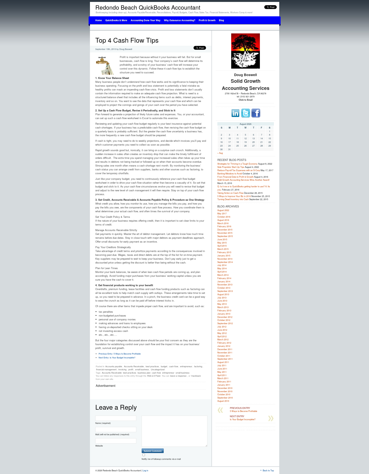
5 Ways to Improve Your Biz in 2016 (234, 196)
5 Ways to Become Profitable (120, 353)
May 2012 (222, 333)
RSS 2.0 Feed (153, 375)
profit (130, 369)
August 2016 (223, 219)
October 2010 (223, 394)
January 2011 (223, 384)
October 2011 (223, 355)
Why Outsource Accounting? (179, 20)
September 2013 (225, 291)
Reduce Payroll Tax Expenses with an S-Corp (238, 170)
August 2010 (223, 400)
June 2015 (222, 239)
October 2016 (223, 216)
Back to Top (268, 470)
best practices (152, 366)
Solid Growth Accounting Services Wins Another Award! (243, 179)
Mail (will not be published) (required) (112, 434)
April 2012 (222, 336)
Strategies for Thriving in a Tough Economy (237, 163)
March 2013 (223, 307)
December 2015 (224, 229)
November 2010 (224, 391)
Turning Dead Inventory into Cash (233, 199)
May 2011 (222, 371)
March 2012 (223, 339)
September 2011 (225, 358)
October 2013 (223, 287)
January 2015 (223, 255)
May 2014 (222, 268)
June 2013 (222, 300)
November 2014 (224, 258)
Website (99, 445)
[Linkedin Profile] (235, 117)
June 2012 (222, 329)
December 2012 (224, 316)
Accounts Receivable (134, 366)
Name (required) (103, 422)
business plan (144, 372)
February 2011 (224, 381)
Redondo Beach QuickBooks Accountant (147, 7)
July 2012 (221, 326)
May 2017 (222, 213)
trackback (196, 375)
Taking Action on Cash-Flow (230, 192)
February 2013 (224, 310)
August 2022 (223, 210)
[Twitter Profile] (245, 117)
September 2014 (225, 262)
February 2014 (224, 278)
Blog (221, 20)
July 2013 (221, 297)
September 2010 (225, 397)
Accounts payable (113, 366)
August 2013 (223, 294)
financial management (106, 369)
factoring (198, 366)
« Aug (220, 152)
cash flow (173, 366)
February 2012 (224, 342)
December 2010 (224, 387)
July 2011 (221, 365)
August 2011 (223, 362)
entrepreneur (186, 366)
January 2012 (223, 345)
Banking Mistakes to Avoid (229, 173)
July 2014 (221, 265)
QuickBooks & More (116, 20)
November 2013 (224, 284)
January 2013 (223, 313)
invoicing (122, 369)
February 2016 (224, 226)
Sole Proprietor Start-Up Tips (230, 166)
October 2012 (223, 320)
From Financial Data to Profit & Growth (235, 176)
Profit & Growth (207, 20)
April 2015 (222, 245)
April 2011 (222, 375)
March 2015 (223, 248)
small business (142, 369)
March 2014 (223, 274)
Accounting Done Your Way (145, 20)
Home (98, 20)
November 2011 (224, 352)
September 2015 (225, 236)
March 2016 (223, 223)
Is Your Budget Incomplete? (117, 357)
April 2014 (222, 271)
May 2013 (222, 303)
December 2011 (224, 349)
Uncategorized (158, 369)
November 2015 (224, 232)
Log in (145, 470)
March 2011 (223, 378)
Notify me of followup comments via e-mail (161, 458)
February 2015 (224, 252)
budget (164, 366)
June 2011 (222, 368)
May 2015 (222, 242)
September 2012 (225, 323)
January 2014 (223, 281)
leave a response (178, 375)
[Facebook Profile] (256, 117)
